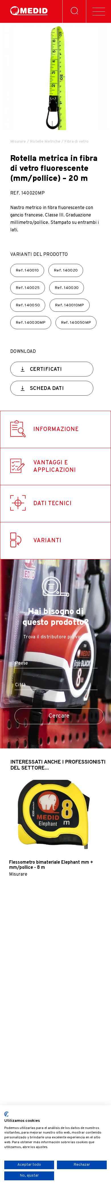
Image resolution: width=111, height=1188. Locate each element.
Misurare (18, 141)
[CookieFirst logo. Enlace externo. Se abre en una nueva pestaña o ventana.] (6, 1114)
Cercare (59, 716)
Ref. (27, 270)
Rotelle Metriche (45, 141)
